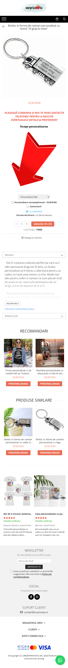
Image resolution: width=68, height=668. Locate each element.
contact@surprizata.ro (36, 612)
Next (63, 69)
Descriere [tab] (9, 254)
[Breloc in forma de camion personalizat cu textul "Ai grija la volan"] (34, 66)
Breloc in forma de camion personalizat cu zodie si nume (18, 441)
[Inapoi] (2, 26)
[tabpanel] (34, 66)
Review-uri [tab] (11, 315)
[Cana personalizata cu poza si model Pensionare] (50, 491)
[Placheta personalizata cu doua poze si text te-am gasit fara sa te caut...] (50, 353)
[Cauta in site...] (64, 19)
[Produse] (4, 19)
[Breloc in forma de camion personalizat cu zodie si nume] (18, 422)
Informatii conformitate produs (19, 309)
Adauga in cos (43, 223)
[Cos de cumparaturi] (57, 19)
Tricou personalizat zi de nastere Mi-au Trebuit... (18, 372)
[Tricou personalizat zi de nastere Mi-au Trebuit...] (18, 353)
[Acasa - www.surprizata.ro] (34, 7)
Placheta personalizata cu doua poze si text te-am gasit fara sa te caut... (49, 372)
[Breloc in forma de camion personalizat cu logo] (50, 422)
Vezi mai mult (12, 303)
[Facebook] (31, 597)
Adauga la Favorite (33, 237)
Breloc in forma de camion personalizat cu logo (50, 441)
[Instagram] (37, 597)
